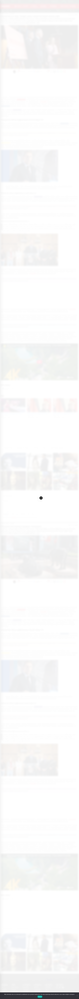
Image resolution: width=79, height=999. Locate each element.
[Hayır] (77, 995)
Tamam (40, 996)
